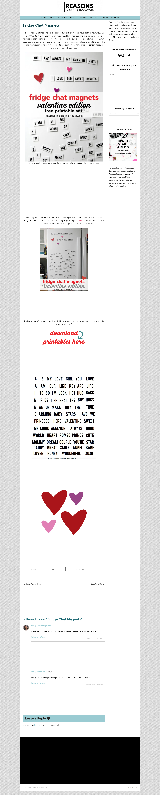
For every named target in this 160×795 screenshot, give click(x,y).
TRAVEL (104, 18)
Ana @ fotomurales (39, 672)
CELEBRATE (62, 18)
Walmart (81, 220)
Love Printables (96, 584)
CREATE (82, 18)
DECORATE (94, 18)
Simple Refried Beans (33, 584)
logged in (38, 725)
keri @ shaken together (41, 626)
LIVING (73, 18)
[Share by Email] (100, 569)
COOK (51, 18)
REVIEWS (115, 18)
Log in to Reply (39, 637)
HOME (43, 18)
